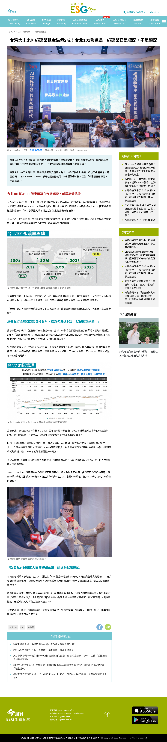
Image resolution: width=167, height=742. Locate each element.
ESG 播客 (100, 21)
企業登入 (141, 12)
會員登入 (131, 12)
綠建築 (31, 627)
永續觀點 (154, 21)
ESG (22, 627)
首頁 (10, 31)
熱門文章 (128, 232)
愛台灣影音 (13, 21)
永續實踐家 (138, 21)
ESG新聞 (31, 21)
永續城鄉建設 (40, 31)
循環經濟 (61, 21)
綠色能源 (46, 21)
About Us (154, 12)
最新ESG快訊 (131, 156)
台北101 (13, 627)
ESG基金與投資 (80, 21)
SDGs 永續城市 (119, 21)
